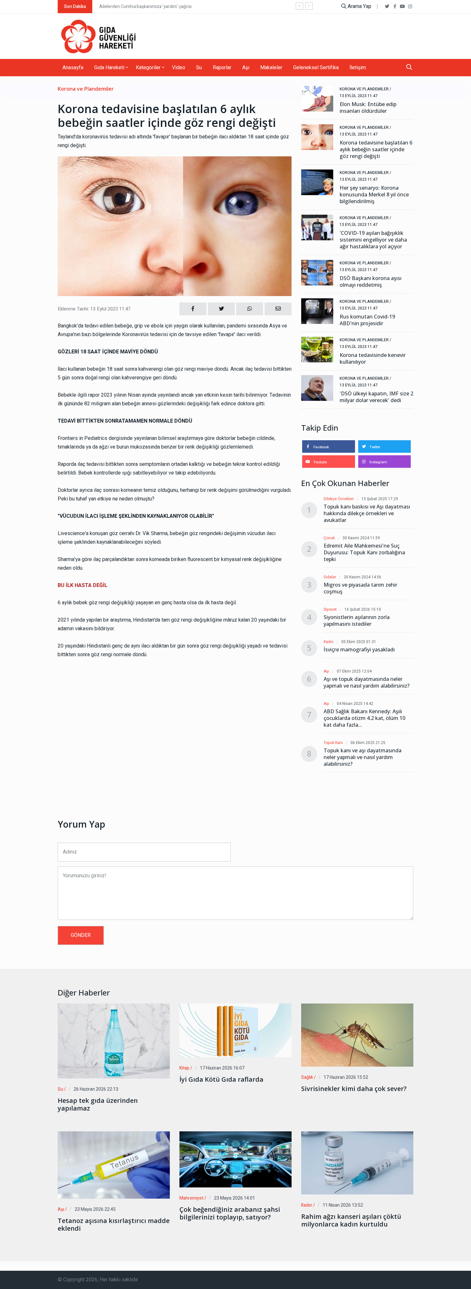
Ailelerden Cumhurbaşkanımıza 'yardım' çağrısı (145, 6)
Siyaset (330, 609)
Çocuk (329, 538)
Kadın (329, 642)
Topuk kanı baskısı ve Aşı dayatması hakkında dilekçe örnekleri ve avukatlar (367, 513)
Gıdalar (330, 577)
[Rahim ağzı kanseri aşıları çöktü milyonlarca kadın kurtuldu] (357, 1162)
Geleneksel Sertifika (316, 67)
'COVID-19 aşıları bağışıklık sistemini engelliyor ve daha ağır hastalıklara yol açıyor (373, 240)
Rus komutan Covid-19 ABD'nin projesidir (367, 320)
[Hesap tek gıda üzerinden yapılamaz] (114, 1041)
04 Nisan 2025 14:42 (355, 703)
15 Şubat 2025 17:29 (379, 499)
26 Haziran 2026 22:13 (96, 1089)
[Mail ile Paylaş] (278, 308)
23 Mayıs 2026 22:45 (95, 1209)
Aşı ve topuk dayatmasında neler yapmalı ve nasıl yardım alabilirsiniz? (366, 682)
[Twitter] (387, 7)
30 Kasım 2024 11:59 (361, 538)
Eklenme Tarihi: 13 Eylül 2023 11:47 (94, 308)
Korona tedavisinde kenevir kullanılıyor (373, 358)
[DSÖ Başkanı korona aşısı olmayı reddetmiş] (317, 272)
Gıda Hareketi (110, 67)
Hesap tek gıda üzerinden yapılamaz (98, 1104)
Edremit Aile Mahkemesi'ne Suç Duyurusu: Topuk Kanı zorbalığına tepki (364, 552)
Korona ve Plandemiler (86, 89)
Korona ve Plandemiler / (365, 89)
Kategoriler (149, 67)
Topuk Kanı (333, 743)
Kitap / (185, 1068)
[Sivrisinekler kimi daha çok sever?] (357, 1035)
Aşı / (62, 1209)
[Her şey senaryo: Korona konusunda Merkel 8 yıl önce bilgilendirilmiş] (317, 182)
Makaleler (271, 67)
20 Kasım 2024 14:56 (362, 577)
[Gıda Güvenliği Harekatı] (98, 36)
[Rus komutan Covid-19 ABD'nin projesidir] (317, 311)
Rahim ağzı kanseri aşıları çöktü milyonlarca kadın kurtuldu (351, 1220)
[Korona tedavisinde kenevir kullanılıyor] (317, 349)
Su (199, 67)
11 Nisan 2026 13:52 (343, 1205)
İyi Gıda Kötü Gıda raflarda (221, 1079)
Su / (62, 1089)
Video (178, 67)
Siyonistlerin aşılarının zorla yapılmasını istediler (357, 620)
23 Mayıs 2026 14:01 (234, 1198)
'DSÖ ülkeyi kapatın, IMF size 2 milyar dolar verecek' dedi (376, 397)
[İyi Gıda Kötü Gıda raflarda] (235, 1030)
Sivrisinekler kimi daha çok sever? (354, 1089)
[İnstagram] (410, 7)
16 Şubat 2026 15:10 (362, 609)
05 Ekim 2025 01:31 (358, 642)
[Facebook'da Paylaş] (192, 308)
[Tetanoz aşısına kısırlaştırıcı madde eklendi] (114, 1165)
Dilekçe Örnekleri (339, 499)
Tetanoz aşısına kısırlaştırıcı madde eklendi (113, 1224)
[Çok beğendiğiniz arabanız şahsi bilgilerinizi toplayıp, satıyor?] (235, 1159)
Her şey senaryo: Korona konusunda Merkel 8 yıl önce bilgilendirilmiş (374, 195)
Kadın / (308, 1205)
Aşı (245, 67)
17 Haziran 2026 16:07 (222, 1068)
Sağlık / (308, 1077)
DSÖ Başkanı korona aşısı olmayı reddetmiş (370, 281)
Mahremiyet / (192, 1198)
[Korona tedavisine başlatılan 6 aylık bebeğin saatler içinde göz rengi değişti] (317, 137)
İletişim (358, 67)
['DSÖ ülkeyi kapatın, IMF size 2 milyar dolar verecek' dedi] (317, 388)
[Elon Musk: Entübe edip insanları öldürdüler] (317, 99)
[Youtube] (402, 7)
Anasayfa (72, 67)
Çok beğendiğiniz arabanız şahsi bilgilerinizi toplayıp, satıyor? (229, 1213)
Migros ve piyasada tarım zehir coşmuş (360, 588)
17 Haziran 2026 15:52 (346, 1077)
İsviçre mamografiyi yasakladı (359, 649)
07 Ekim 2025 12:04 (354, 671)
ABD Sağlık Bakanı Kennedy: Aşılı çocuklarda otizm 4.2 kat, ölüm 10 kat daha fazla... (364, 718)
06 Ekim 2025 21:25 (368, 743)
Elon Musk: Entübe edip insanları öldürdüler (368, 107)
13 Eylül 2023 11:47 (358, 96)
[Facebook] (395, 7)
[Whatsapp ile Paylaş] (249, 308)
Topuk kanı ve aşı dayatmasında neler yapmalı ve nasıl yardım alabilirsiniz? (362, 757)
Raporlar (222, 67)
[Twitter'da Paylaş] (221, 308)
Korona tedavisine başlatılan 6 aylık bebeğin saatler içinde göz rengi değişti (376, 149)
